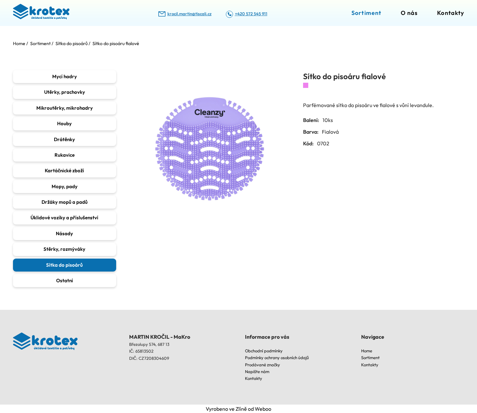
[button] (209, 150)
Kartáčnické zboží (64, 170)
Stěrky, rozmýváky (64, 249)
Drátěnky (64, 139)
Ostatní (64, 280)
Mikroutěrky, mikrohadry (64, 108)
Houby (64, 123)
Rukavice (65, 155)
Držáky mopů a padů (65, 202)
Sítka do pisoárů (64, 265)
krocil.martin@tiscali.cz (189, 13)
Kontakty (450, 13)
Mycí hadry (64, 76)
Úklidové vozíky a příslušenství (64, 217)
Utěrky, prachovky (64, 92)
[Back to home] (41, 13)
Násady (64, 233)
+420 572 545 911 (251, 13)
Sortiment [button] (366, 13)
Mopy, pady (65, 186)
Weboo (263, 409)
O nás (409, 13)
